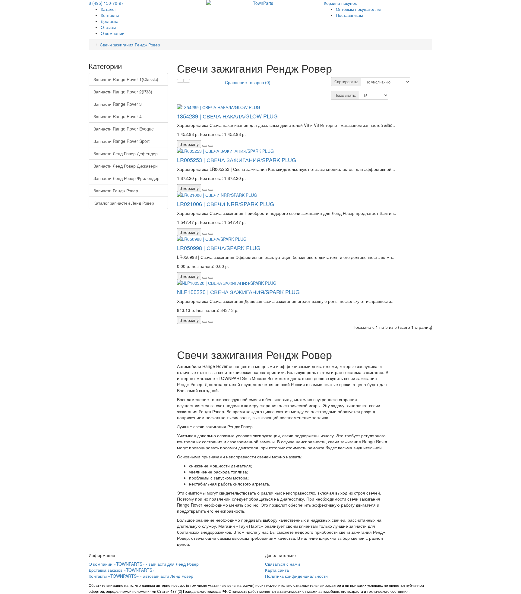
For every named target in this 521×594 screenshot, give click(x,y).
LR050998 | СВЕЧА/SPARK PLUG (218, 248)
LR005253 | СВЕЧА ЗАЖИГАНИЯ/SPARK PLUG (236, 160)
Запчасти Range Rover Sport (121, 141)
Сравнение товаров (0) (247, 82)
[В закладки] (204, 146)
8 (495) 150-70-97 (106, 3)
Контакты (110, 15)
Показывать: (345, 95)
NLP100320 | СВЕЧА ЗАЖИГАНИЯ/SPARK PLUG (238, 292)
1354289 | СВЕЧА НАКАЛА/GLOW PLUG (227, 116)
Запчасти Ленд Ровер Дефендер (125, 153)
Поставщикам (349, 15)
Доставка (109, 21)
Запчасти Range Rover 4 (117, 116)
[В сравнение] (210, 146)
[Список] (180, 81)
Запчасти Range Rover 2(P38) (122, 92)
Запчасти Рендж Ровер (115, 190)
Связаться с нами (282, 564)
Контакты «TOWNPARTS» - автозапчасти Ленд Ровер (141, 576)
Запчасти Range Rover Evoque (123, 129)
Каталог (108, 9)
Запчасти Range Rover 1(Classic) (125, 79)
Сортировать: (346, 81)
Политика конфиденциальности (296, 576)
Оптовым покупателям (358, 9)
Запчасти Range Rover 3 (117, 104)
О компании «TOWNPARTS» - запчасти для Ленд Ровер (144, 564)
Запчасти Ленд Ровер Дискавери (125, 166)
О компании (113, 33)
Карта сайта (277, 570)
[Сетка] (186, 81)
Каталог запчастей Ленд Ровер (123, 203)
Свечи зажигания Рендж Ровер (130, 45)
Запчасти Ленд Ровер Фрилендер (126, 178)
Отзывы (108, 27)
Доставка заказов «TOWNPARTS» (122, 570)
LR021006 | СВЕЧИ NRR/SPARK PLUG (225, 204)
